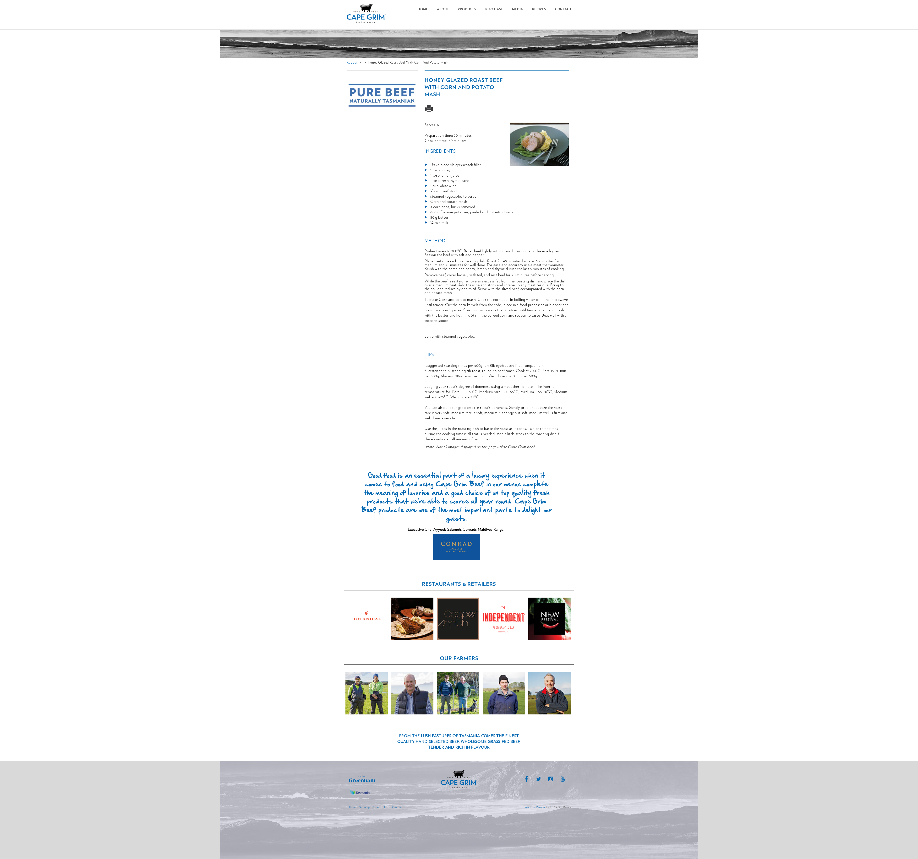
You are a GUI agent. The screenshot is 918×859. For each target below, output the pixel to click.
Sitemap (364, 807)
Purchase (494, 9)
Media (517, 9)
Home (423, 9)
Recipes (539, 9)
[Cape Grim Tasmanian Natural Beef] (368, 14)
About (443, 9)
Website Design (535, 807)
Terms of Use (380, 807)
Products (467, 9)
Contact (563, 9)
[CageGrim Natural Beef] (459, 788)
